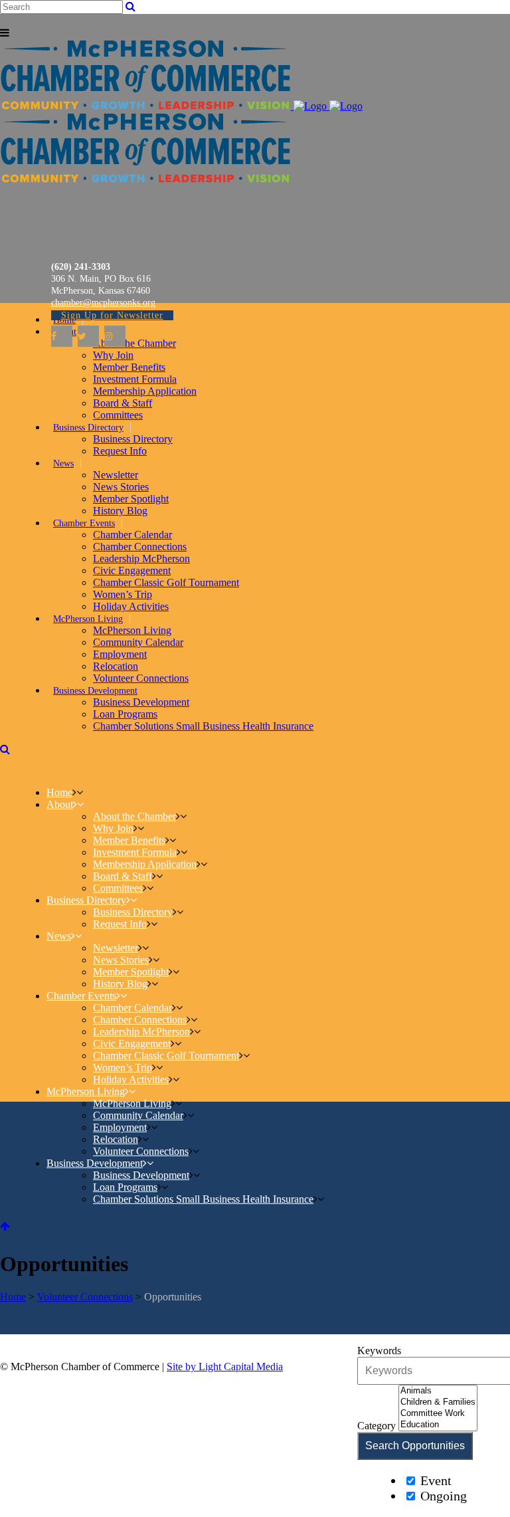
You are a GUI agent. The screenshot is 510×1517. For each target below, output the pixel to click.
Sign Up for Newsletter (112, 315)
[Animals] (438, 1391)
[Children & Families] (438, 1402)
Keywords (379, 1350)
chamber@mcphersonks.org (103, 303)
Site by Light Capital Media (225, 1366)
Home (13, 1296)
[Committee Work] (438, 1413)
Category (376, 1425)
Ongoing (442, 1495)
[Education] (438, 1425)
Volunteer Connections (85, 1296)
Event (434, 1480)
